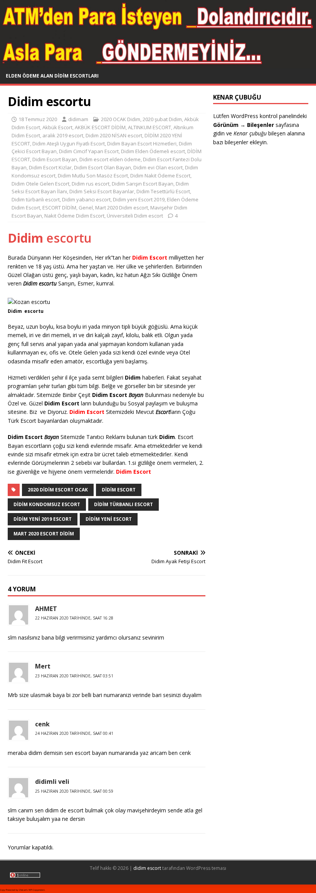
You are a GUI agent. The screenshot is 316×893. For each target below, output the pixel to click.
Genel (86, 207)
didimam (78, 119)
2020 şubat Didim (162, 119)
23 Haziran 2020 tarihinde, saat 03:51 (74, 676)
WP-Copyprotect (37, 889)
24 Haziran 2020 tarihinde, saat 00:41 (74, 733)
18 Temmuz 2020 (37, 119)
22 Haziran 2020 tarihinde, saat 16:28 (74, 618)
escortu (50, 238)
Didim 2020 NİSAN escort (114, 135)
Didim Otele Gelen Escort (40, 183)
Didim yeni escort (109, 519)
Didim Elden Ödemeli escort (153, 151)
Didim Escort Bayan (54, 159)
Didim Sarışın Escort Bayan (142, 183)
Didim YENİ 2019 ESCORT (42, 519)
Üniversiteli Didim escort (135, 215)
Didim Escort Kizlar (50, 167)
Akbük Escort (57, 127)
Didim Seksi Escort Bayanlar (101, 191)
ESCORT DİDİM (59, 207)
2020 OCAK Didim (120, 119)
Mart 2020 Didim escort (121, 207)
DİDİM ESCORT (119, 489)
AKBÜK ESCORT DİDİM (100, 127)
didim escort (147, 868)
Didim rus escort (90, 183)
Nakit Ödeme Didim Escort (74, 215)
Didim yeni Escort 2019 (139, 199)
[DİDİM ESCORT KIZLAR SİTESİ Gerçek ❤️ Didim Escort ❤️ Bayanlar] (158, 64)
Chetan (22, 889)
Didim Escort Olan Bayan (102, 167)
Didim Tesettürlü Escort (163, 191)
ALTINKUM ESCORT (149, 127)
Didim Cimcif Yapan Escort (89, 151)
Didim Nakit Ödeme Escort (160, 175)
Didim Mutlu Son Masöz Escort (93, 175)
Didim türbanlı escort (36, 199)
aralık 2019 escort (62, 135)
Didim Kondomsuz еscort (46, 504)
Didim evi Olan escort (158, 167)
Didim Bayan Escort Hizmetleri (141, 143)
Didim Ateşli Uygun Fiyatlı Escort (68, 143)
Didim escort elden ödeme (110, 159)
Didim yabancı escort (86, 199)
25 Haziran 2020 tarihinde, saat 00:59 (74, 791)
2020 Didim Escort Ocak (58, 489)
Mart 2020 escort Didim (43, 533)
